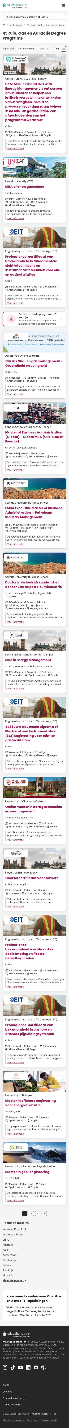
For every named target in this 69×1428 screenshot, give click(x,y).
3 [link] (37, 1213)
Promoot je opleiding (14, 1398)
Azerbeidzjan (10, 1260)
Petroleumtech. (26, 48)
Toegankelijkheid (49, 1420)
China (6, 1239)
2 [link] (31, 1213)
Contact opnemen (12, 1404)
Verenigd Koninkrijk (14, 1229)
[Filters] (63, 49)
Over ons (7, 1391)
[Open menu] (63, 5)
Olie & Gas (45, 48)
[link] (50, 1213)
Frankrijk (8, 1270)
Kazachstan (9, 1255)
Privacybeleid (33, 1420)
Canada (7, 1265)
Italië (6, 1250)
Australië (8, 1244)
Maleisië (8, 1275)
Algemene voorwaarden (14, 1420)
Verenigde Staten (13, 1234)
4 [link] (44, 1213)
